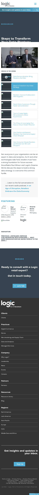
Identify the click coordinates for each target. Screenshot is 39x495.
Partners (4, 385)
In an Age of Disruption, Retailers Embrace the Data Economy (18, 188)
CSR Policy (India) (13, 480)
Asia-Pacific (5, 420)
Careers (4, 374)
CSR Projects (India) (27, 480)
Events (3, 370)
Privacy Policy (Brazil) (30, 479)
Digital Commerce (7, 329)
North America (6, 412)
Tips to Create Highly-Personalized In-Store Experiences (20, 115)
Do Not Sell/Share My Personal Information (20, 483)
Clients (3, 317)
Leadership (5, 361)
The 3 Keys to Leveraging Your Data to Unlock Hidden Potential (23, 124)
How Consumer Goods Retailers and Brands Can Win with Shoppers (24, 144)
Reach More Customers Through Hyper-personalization (24, 105)
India (2, 429)
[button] (35, 4)
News (3, 365)
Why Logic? (5, 357)
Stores (3, 333)
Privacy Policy (16, 479)
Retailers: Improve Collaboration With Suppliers (24, 95)
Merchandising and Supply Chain (12, 337)
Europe (3, 425)
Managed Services (7, 346)
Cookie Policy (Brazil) (26, 482)
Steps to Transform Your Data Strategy (23, 86)
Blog (2, 401)
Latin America (6, 416)
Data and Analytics (7, 341)
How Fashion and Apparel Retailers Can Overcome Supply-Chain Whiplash (24, 134)
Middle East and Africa (8, 433)
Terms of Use (6, 479)
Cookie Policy (12, 482)
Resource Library (7, 396)
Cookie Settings (34, 494)
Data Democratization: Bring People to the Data (22, 77)
